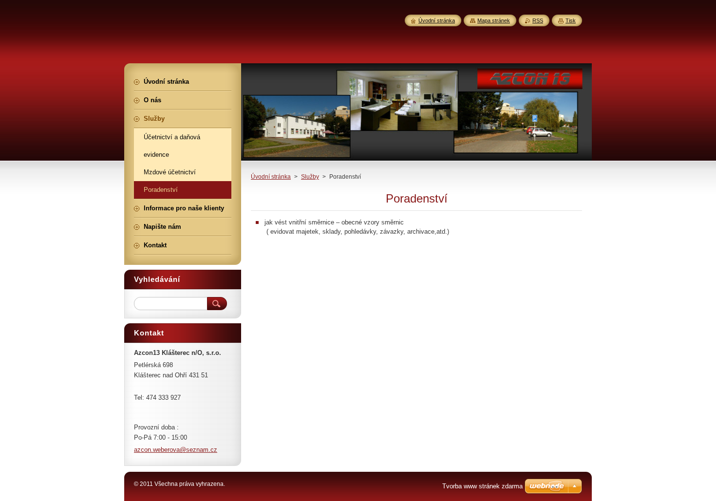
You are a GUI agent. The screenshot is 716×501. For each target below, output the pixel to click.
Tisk (570, 20)
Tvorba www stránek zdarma (482, 486)
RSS (537, 20)
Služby (310, 177)
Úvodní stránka (271, 177)
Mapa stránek (493, 20)
